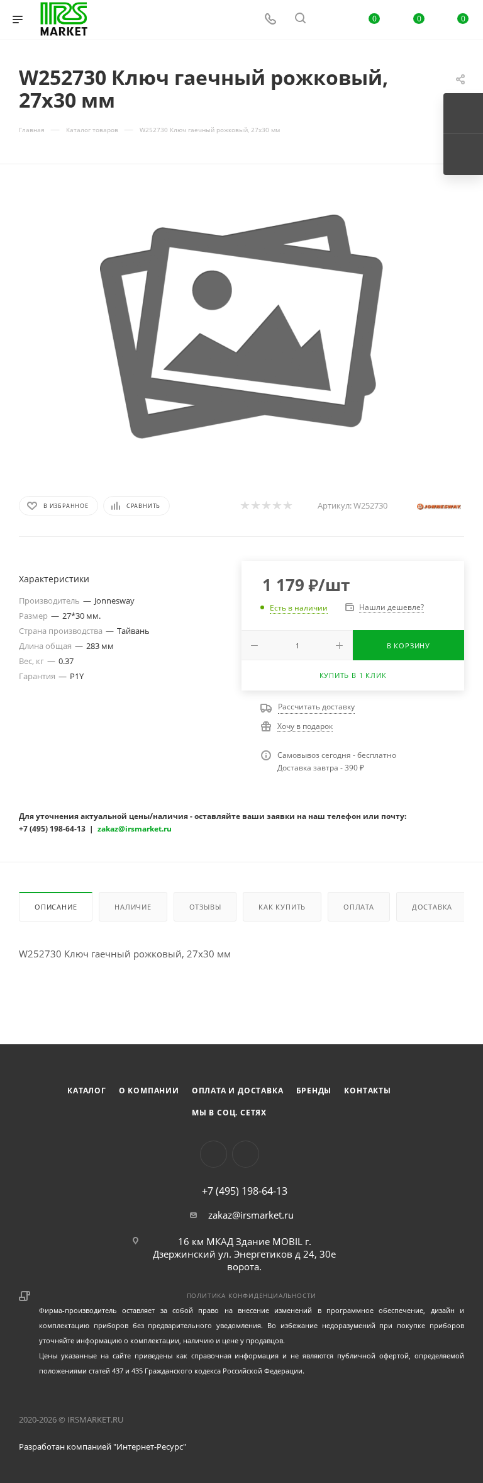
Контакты (367, 1090)
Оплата (358, 906)
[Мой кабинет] (330, 19)
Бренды (314, 1090)
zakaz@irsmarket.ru (251, 1215)
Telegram (245, 1154)
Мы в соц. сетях (229, 1112)
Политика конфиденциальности (252, 1295)
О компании (149, 1090)
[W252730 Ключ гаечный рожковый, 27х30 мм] (241, 326)
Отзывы (205, 906)
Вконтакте (213, 1154)
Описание (56, 906)
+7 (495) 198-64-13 (244, 1191)
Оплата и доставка (238, 1090)
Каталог (86, 1090)
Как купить (282, 906)
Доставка (432, 906)
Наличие (133, 906)
